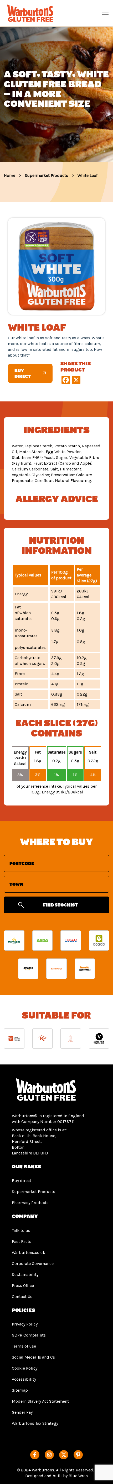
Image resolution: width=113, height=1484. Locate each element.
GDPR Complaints (29, 1335)
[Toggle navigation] (105, 12)
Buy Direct (22, 373)
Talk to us (21, 1230)
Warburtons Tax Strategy (35, 1423)
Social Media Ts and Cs (33, 1357)
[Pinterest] (78, 1454)
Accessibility (24, 1379)
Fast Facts (21, 1241)
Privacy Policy (25, 1324)
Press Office (23, 1285)
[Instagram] (49, 1454)
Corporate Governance (33, 1263)
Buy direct (21, 1180)
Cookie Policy (24, 1368)
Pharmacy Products (30, 1202)
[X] (63, 1454)
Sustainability (25, 1274)
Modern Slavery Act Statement (40, 1401)
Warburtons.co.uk (28, 1252)
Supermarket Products (33, 1191)
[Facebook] (34, 1454)
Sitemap (20, 1390)
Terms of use (24, 1346)
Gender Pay (22, 1412)
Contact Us (22, 1296)
